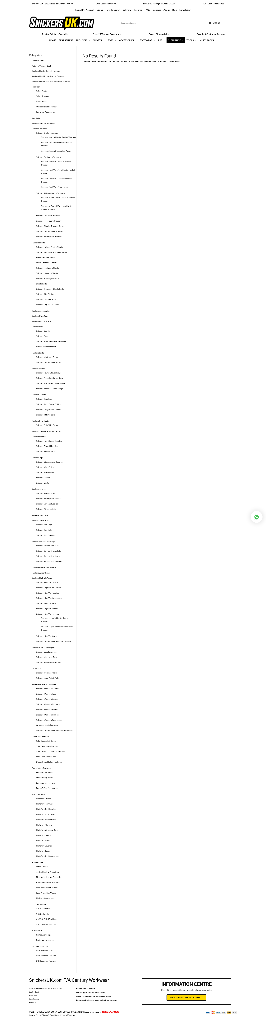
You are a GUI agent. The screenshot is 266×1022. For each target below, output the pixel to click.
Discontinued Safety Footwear (49, 762)
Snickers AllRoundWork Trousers (50, 193)
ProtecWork (37, 930)
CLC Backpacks (42, 914)
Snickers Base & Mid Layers (43, 647)
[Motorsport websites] (111, 1012)
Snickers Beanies (43, 331)
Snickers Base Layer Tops (46, 652)
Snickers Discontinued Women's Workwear (54, 730)
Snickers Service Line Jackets (48, 551)
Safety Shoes (41, 101)
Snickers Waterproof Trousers (49, 236)
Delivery (126, 9)
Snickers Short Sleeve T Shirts (48, 404)
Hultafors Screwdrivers (46, 819)
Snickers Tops (37, 457)
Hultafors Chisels (43, 798)
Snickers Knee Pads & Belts (47, 678)
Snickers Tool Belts (44, 530)
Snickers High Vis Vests (46, 603)
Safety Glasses (42, 866)
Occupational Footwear (46, 106)
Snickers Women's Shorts (47, 709)
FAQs (147, 9)
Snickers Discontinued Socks (48, 362)
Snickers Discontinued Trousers (49, 231)
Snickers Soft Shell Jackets (47, 504)
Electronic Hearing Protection (49, 877)
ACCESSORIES (126, 40)
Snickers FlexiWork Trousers (48, 157)
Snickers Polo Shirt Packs (47, 425)
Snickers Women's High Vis (47, 715)
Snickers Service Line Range (43, 541)
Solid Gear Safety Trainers (47, 746)
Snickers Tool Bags (44, 524)
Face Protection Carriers (46, 887)
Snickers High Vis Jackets (47, 608)
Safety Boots (41, 91)
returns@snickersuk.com (106, 1000)
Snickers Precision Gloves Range (50, 378)
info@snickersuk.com (164, 3)
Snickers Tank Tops (44, 399)
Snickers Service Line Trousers (49, 561)
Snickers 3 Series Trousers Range (50, 226)
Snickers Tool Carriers (41, 520)
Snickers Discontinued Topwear (49, 462)
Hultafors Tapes (43, 851)
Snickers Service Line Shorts (48, 556)
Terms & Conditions (50, 1015)
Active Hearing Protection (47, 872)
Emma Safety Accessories (47, 788)
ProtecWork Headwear (46, 346)
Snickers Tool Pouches (45, 535)
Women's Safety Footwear (47, 725)
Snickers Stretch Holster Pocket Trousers (58, 137)
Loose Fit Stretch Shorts (46, 262)
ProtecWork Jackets (44, 940)
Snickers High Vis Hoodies (47, 593)
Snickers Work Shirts (45, 467)
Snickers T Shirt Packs (45, 415)
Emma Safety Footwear (41, 768)
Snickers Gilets (42, 483)
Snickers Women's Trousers (48, 704)
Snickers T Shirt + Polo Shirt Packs (46, 431)
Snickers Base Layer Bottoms (48, 662)
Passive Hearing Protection (48, 882)
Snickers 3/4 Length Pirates (47, 278)
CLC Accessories (43, 908)
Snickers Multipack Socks (47, 357)
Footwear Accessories (45, 112)
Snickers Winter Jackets (46, 493)
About (166, 9)
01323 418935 (89, 988)
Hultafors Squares (44, 846)
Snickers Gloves (38, 368)
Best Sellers (36, 118)
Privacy (63, 1015)
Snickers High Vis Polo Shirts (48, 587)
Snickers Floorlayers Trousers (49, 221)
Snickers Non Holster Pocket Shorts (51, 252)
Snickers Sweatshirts (45, 472)
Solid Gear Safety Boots (46, 741)
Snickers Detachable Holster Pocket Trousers (51, 81)
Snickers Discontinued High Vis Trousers (53, 641)
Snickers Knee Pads (40, 316)
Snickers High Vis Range (42, 578)
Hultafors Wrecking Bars (46, 830)
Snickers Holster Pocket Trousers (46, 71)
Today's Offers (38, 60)
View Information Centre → (186, 997)
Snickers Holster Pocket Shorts (49, 247)
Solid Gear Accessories (46, 756)
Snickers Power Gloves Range (48, 373)
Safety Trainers (42, 96)
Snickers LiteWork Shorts (47, 273)
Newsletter (185, 9)
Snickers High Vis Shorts (46, 636)
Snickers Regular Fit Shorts (47, 304)
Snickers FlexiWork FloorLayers (54, 187)
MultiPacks (36, 668)
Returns (138, 9)
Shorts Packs (41, 284)
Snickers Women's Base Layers (49, 720)
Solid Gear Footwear (40, 736)
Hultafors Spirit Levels (45, 814)
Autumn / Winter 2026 (41, 66)
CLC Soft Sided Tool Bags (46, 919)
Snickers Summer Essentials (43, 123)
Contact (157, 9)
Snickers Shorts (38, 242)
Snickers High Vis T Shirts (47, 582)
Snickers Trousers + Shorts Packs (50, 289)
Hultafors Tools (38, 794)
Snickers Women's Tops (46, 694)
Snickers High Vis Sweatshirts (49, 598)
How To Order (113, 9)
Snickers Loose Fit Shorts (46, 299)
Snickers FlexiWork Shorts (47, 268)
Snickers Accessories (40, 311)
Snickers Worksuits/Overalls (44, 567)
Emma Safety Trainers (45, 783)
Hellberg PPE (37, 862)
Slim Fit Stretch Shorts (45, 257)
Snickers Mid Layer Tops (46, 657)
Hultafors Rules (43, 840)
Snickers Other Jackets (46, 509)
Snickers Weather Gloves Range (49, 388)
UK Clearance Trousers (46, 955)
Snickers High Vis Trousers (47, 614)
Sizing (100, 9)
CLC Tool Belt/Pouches (46, 924)
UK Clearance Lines (40, 946)
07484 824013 (98, 992)
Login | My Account (84, 9)
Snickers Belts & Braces (42, 321)
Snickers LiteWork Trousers (48, 215)
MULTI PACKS (207, 40)
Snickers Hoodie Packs (46, 451)
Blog (174, 9)
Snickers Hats (37, 326)
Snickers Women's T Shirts (47, 688)
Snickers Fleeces (43, 477)
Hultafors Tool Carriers (46, 809)
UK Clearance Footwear (46, 961)
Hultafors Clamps (43, 835)
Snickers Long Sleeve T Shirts (48, 409)
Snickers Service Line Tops (47, 545)
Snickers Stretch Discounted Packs (56, 151)
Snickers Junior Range (41, 573)
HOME (52, 40)
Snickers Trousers (39, 128)
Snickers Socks (38, 353)
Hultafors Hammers (44, 804)
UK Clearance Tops (44, 950)
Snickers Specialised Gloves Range (50, 383)
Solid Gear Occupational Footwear (51, 751)
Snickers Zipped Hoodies (46, 446)
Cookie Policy (35, 1015)
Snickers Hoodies (39, 436)
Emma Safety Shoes (44, 772)
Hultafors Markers (44, 825)
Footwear (36, 87)
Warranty (72, 1015)
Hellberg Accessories (45, 898)
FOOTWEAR (146, 40)
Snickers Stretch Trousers (47, 133)
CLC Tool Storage (39, 904)
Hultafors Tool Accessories (47, 856)
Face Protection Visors (46, 893)
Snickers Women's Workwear (44, 684)
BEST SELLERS (66, 40)
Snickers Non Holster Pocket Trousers (48, 76)
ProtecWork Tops (43, 935)
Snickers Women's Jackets (47, 699)
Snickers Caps (42, 336)
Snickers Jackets (38, 489)
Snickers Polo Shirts (40, 421)
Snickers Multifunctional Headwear (51, 341)
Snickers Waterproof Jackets (48, 498)
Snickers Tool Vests (40, 515)
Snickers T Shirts (39, 394)
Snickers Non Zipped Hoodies (49, 441)
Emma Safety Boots (44, 777)
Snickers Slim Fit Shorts (46, 294)
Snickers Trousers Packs (46, 673)
